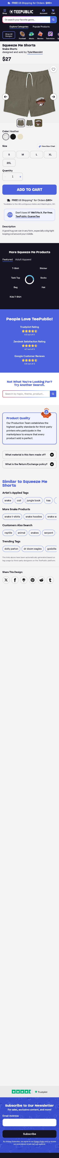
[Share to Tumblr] (50, 579)
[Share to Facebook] (15, 579)
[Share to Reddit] (41, 579)
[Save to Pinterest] (32, 579)
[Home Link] (21, 12)
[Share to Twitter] (6, 579)
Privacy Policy (39, 1141)
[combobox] (26, 19)
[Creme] (20, 137)
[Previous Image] (5, 96)
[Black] (13, 137)
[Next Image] (53, 96)
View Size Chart (48, 146)
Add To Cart (29, 189)
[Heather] (6, 137)
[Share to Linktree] (24, 579)
